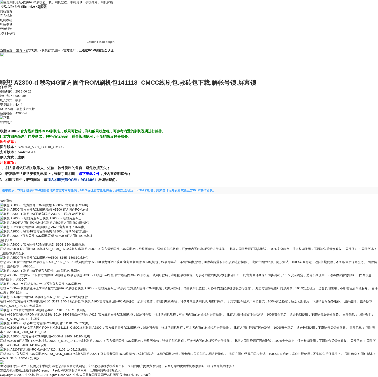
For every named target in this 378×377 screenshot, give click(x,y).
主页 (19, 50)
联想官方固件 (51, 50)
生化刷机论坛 (34, 375)
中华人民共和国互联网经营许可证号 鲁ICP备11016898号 (112, 375)
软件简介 (6, 122)
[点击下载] (5, 117)
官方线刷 (32, 50)
